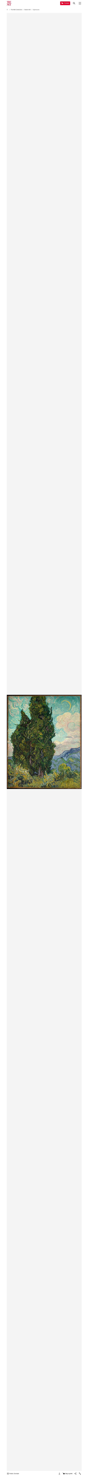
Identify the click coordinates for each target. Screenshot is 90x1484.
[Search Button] (74, 3)
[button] (44, 742)
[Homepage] (9, 3)
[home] (8, 10)
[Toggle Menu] (80, 3)
